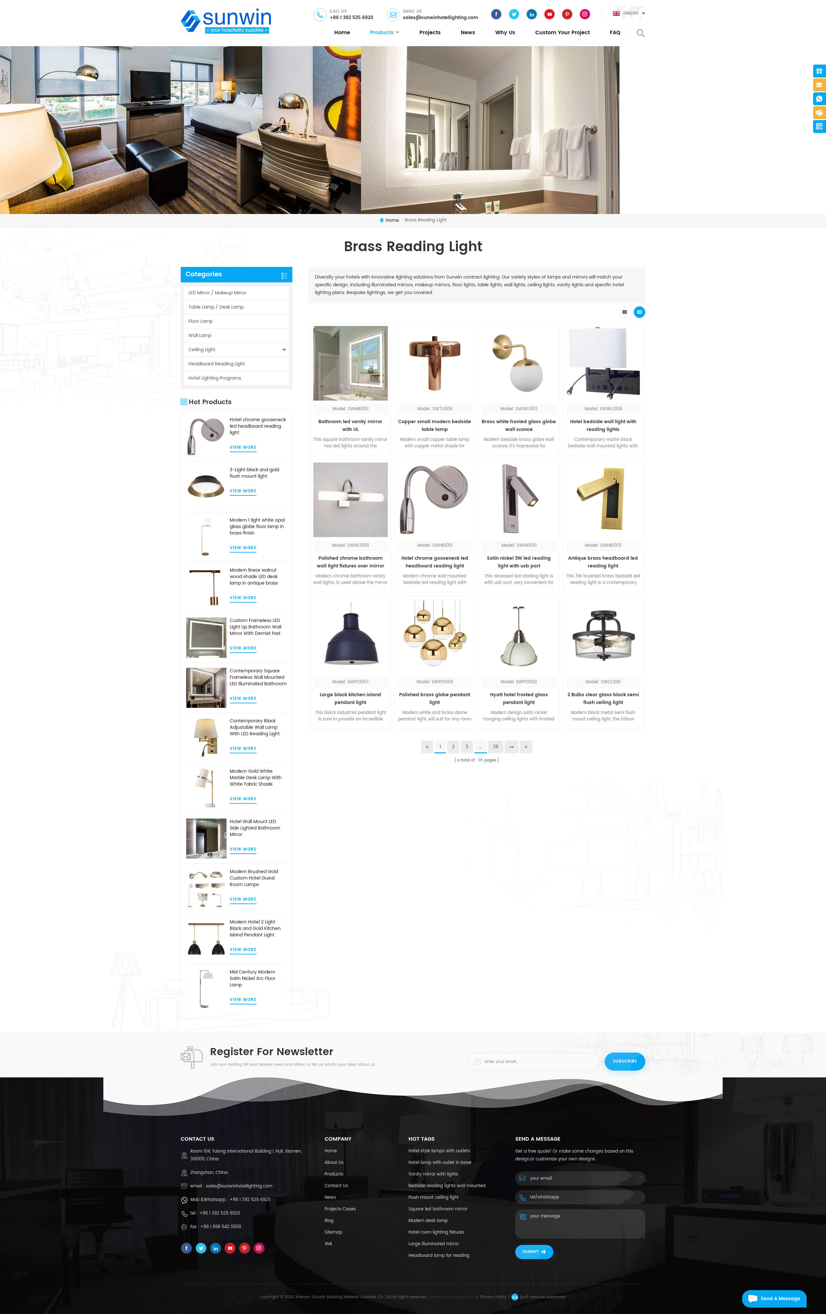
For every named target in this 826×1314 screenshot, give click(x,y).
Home (331, 1151)
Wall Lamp (199, 335)
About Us (334, 1162)
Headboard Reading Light (216, 364)
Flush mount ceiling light (433, 1197)
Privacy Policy (493, 1297)
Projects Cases (340, 1209)
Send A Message (780, 1298)
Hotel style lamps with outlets (439, 1151)
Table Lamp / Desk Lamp (216, 307)
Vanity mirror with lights (433, 1174)
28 (496, 746)
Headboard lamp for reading (438, 1255)
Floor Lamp (200, 321)
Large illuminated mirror (433, 1244)
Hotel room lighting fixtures (436, 1232)
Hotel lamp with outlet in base (439, 1162)
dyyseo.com (463, 1297)
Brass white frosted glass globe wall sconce (519, 425)
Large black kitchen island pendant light (350, 698)
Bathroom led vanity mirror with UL (350, 425)
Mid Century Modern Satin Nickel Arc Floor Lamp (253, 978)
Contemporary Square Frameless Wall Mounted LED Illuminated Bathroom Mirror (258, 677)
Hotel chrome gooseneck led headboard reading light (258, 426)
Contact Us (336, 1186)
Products (334, 1174)
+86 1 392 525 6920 (351, 18)
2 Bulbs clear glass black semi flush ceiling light (603, 698)
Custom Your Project (562, 32)
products (382, 32)
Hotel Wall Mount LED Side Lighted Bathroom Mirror (255, 828)
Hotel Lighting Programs (214, 378)
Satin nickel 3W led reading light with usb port (519, 562)
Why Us (505, 32)
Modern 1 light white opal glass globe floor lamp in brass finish (257, 526)
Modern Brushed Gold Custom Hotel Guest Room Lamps (254, 878)
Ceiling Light (201, 349)
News (468, 32)
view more (243, 447)
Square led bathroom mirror (438, 1209)
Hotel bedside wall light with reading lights (603, 425)
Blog (329, 1220)
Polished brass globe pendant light (434, 698)
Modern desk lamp (428, 1220)
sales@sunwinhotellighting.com (440, 18)
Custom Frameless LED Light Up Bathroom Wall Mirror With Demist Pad (255, 627)
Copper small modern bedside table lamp (434, 425)
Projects (430, 32)
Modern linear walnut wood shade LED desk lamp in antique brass (254, 576)
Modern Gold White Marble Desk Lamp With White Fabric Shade (256, 778)
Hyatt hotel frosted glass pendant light (519, 698)
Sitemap (333, 1232)
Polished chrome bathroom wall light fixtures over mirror (350, 562)
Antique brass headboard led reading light (603, 562)
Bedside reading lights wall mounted (447, 1186)
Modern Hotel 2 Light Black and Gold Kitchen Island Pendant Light (255, 928)
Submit (530, 1252)
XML (329, 1244)
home (342, 32)
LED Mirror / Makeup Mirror (217, 293)
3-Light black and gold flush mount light (254, 473)
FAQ (615, 32)
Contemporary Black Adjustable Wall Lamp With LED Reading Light (255, 727)
